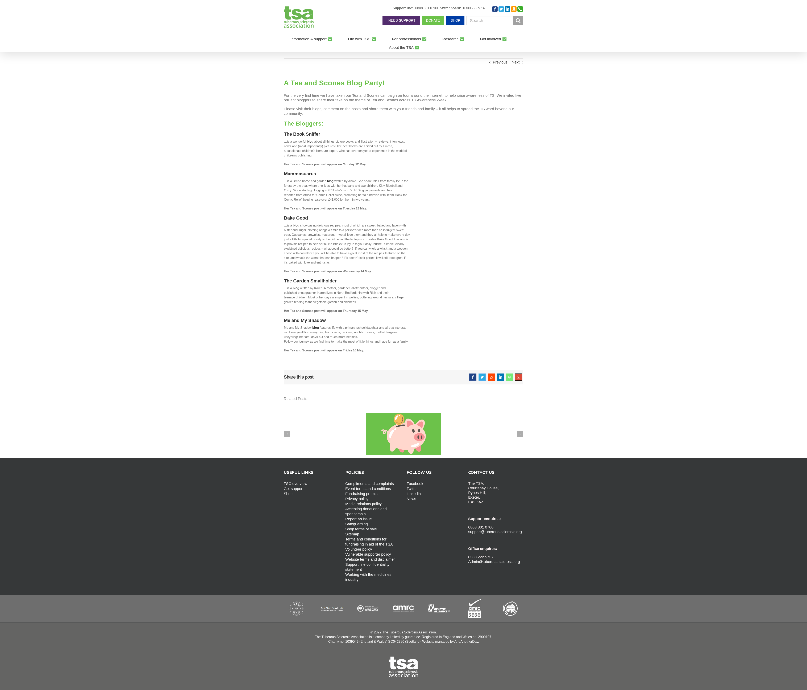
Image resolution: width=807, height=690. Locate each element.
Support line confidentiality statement (367, 567)
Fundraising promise (362, 494)
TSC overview (295, 484)
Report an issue (358, 519)
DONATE (433, 20)
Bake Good (296, 218)
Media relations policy (363, 504)
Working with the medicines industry (368, 577)
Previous (500, 62)
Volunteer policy (358, 549)
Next (516, 62)
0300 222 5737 (474, 8)
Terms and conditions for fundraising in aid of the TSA (369, 541)
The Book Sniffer (302, 134)
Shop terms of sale (361, 529)
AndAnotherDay (466, 641)
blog (310, 141)
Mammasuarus (300, 173)
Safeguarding (356, 524)
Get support (293, 489)
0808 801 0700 (426, 8)
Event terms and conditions (368, 489)
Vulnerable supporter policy (368, 554)
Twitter (412, 489)
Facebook (415, 484)
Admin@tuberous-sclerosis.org (494, 562)
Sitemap (352, 534)
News (411, 499)
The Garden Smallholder (310, 280)
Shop (288, 494)
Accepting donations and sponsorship (366, 511)
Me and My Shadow (305, 320)
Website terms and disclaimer (370, 559)
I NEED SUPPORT (401, 20)
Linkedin (414, 494)
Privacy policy (356, 499)
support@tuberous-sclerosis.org (495, 532)
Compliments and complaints (369, 484)
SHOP (455, 20)
